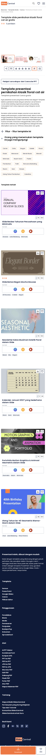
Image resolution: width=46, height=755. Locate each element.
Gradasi (5, 237)
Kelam (13, 475)
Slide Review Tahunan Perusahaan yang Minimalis (22, 222)
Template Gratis (13, 10)
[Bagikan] (6, 68)
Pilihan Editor (7, 600)
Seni (13, 169)
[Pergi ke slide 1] (8, 59)
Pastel (29, 159)
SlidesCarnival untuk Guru (13, 713)
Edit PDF (5, 673)
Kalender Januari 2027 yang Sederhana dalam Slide (22, 401)
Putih (17, 164)
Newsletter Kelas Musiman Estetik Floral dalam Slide (21, 341)
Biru (9, 355)
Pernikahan (7, 164)
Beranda (4, 10)
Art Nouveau (7, 295)
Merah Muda (27, 154)
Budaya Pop (7, 629)
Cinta (14, 148)
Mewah (39, 154)
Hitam (5, 415)
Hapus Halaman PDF (10, 687)
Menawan (14, 154)
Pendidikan (6, 615)
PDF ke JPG (6, 667)
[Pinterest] (22, 726)
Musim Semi (18, 159)
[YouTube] (12, 726)
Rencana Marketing (30, 164)
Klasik (5, 154)
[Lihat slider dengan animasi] (34, 68)
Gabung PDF (7, 675)
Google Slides (7, 594)
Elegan (22, 148)
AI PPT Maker (7, 650)
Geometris (6, 475)
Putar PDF (6, 681)
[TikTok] (26, 726)
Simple (21, 169)
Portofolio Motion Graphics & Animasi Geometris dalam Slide (20, 461)
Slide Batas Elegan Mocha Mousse (19, 282)
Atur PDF (5, 684)
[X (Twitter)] (17, 726)
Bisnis (4, 618)
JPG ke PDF (6, 664)
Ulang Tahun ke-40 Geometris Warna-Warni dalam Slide (21, 521)
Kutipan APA (7, 656)
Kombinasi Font (8, 653)
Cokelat (14, 295)
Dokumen (6, 632)
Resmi (5, 169)
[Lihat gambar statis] (39, 68)
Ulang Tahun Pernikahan (11, 174)
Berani (5, 355)
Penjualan (6, 626)
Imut (4, 536)
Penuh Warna (23, 536)
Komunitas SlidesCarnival (12, 710)
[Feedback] (11, 68)
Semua (5, 588)
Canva (22, 10)
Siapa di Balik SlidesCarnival (13, 702)
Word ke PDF (7, 670)
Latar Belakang (15, 237)
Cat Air (5, 148)
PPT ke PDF (6, 658)
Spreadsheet (7, 635)
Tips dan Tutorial (9, 708)
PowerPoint (7, 591)
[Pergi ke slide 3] (34, 59)
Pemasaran (7, 623)
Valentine (27, 174)
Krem (10, 415)
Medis (4, 621)
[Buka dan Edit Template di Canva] (15, 231)
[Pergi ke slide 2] (21, 59)
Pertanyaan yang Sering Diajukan (16, 705)
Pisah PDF (6, 678)
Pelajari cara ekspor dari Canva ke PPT (20, 81)
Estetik (32, 148)
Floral (40, 148)
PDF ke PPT (6, 661)
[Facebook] (8, 726)
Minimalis (6, 159)
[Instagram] (3, 726)
